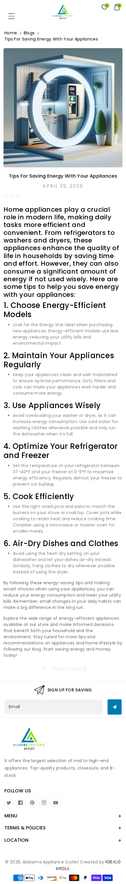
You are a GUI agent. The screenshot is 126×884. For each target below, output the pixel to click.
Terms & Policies (25, 827)
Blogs (29, 33)
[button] (14, 17)
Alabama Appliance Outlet (51, 862)
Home (10, 33)
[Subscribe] (115, 707)
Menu (10, 815)
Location (16, 840)
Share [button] (16, 195)
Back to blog (69, 668)
